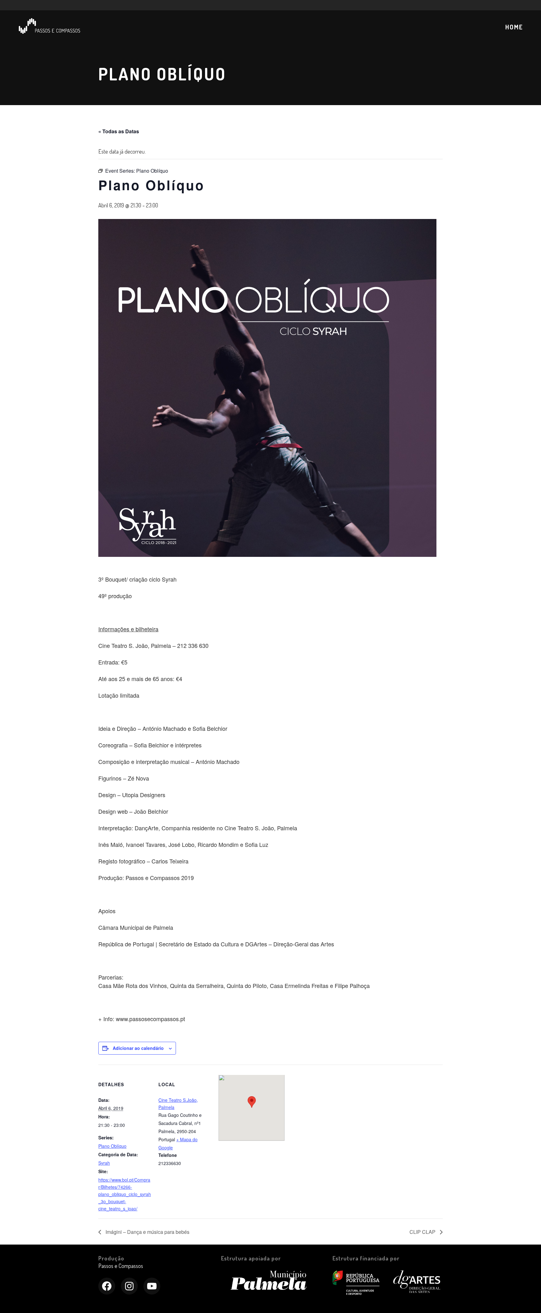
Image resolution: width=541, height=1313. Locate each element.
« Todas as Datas (118, 131)
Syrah (104, 1163)
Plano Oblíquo (112, 1146)
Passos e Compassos (120, 1265)
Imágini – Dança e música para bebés (146, 1231)
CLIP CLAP (423, 1231)
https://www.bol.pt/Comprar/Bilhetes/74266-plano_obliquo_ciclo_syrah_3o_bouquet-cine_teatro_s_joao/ (124, 1194)
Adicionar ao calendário (138, 1048)
